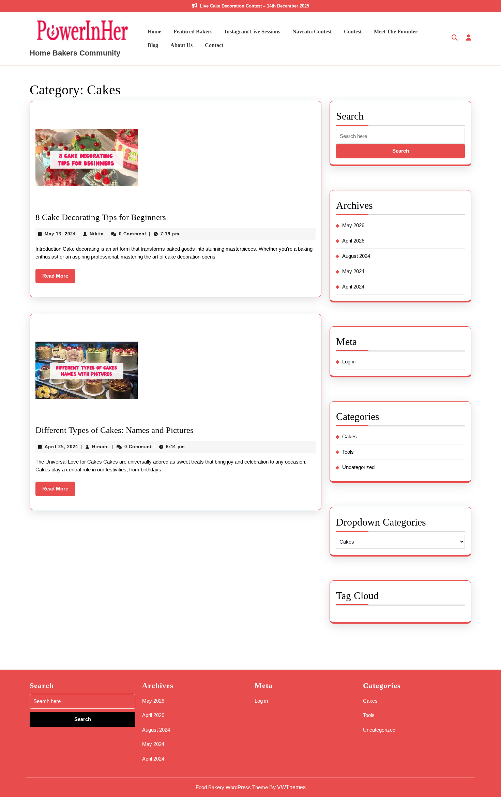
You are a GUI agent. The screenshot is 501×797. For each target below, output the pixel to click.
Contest (353, 31)
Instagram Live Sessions (252, 31)
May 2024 (353, 271)
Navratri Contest (312, 31)
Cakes (349, 436)
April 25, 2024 (61, 446)
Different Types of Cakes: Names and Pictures (114, 430)
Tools (348, 452)
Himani (100, 446)
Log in (348, 361)
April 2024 (353, 287)
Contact (214, 45)
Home (154, 31)
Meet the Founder (396, 31)
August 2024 (356, 256)
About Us (181, 45)
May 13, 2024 (60, 233)
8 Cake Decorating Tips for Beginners (100, 217)
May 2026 (353, 225)
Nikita (97, 233)
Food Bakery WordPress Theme (232, 787)
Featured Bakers (192, 31)
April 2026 (353, 241)
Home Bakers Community (75, 53)
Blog (153, 45)
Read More (58, 277)
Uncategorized (358, 467)
